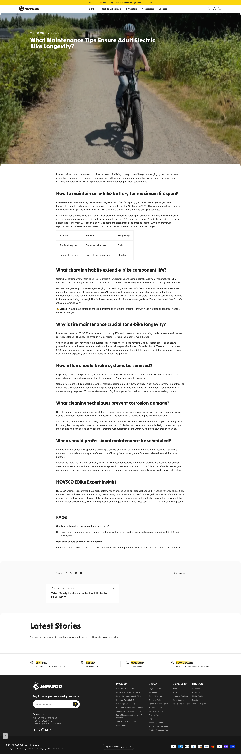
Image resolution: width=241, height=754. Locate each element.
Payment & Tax (155, 689)
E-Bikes (93, 9)
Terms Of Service (156, 711)
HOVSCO (61, 491)
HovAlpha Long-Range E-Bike (128, 696)
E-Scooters (131, 9)
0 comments (180, 573)
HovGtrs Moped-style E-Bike (128, 692)
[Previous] (89, 2)
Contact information (59, 749)
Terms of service (33, 749)
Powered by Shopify (30, 745)
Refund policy (10, 749)
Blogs (175, 692)
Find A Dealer (197, 696)
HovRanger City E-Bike (125, 704)
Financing (153, 692)
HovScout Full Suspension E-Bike (129, 707)
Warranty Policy (155, 707)
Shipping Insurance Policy (159, 726)
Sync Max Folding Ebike (126, 721)
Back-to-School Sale (111, 9)
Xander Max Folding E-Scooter (128, 711)
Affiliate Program (199, 704)
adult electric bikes (90, 174)
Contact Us (196, 689)
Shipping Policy (155, 700)
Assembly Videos (156, 723)
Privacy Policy (154, 715)
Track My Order (155, 696)
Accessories (148, 9)
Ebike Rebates (178, 700)
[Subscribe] (75, 704)
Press (175, 689)
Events (195, 700)
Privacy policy (21, 749)
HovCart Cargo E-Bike (125, 689)
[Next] (151, 2)
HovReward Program (181, 704)
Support (163, 9)
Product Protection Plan (158, 730)
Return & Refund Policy (158, 704)
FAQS (151, 719)
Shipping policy (45, 749)
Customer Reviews (180, 696)
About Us (196, 692)
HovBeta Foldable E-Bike (126, 700)
